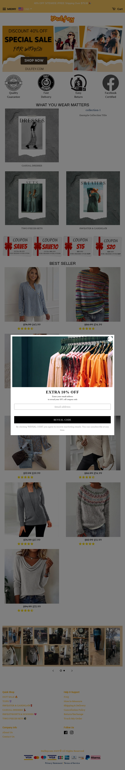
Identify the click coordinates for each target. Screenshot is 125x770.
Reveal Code (62, 419)
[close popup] (110, 339)
